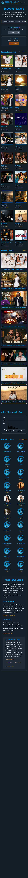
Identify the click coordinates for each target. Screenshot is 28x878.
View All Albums (23, 52)
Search (24, 21)
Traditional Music (10, 659)
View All (25, 250)
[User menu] (21, 2)
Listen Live (15, 43)
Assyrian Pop (9, 662)
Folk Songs (18, 662)
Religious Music (9, 666)
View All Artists (23, 439)
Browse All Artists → (9, 615)
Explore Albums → (8, 633)
